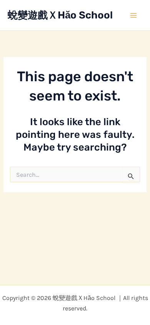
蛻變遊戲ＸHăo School (60, 15)
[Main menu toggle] (134, 15)
